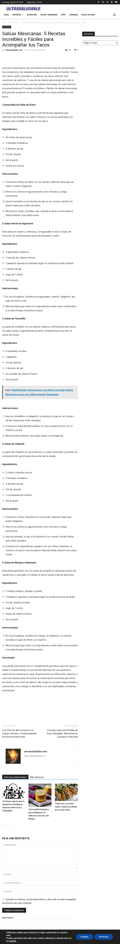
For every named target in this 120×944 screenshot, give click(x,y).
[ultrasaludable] (23, 8)
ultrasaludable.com (14, 50)
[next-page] (9, 825)
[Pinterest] (20, 57)
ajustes (12, 941)
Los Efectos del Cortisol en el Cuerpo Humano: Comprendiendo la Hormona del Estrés (19, 733)
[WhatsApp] (27, 57)
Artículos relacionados (15, 777)
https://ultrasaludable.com (34, 756)
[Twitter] (107, 2)
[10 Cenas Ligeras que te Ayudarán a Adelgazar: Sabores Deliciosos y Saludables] (13, 791)
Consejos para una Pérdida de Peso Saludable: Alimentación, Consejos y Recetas (62, 733)
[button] (114, 14)
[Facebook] (98, 2)
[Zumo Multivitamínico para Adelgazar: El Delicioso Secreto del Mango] (39, 795)
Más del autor (37, 777)
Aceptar (84, 936)
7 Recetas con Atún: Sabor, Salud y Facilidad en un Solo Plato (66, 806)
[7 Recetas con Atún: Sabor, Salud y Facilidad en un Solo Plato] (66, 792)
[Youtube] (116, 2)
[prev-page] (4, 825)
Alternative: (8, 917)
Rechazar (103, 936)
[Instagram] (103, 2)
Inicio (4, 22)
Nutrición (14, 22)
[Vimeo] (111, 2)
